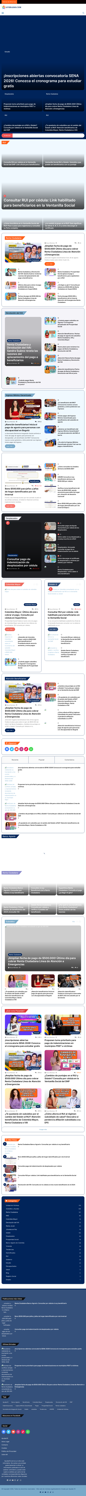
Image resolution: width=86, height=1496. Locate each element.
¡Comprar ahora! (78, 1492)
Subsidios (10, 921)
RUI (6, 115)
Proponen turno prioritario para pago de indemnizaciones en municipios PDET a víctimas (20, 106)
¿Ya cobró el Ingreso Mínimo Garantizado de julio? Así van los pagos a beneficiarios (69, 444)
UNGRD (52, 1409)
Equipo (70, 1492)
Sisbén (8, 1233)
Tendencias (10, 1249)
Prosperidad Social (12, 1239)
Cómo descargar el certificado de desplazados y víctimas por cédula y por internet (68, 560)
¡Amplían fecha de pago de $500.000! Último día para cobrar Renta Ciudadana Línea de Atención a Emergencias (63, 106)
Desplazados (9, 94)
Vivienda (9, 1246)
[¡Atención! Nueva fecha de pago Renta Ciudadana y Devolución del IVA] (50, 358)
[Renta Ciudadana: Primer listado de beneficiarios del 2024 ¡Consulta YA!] (15, 905)
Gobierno (9, 1259)
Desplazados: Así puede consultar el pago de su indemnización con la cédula (68, 549)
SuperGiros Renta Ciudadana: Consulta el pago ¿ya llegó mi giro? (70, 890)
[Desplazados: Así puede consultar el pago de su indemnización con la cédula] (50, 548)
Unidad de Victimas (62, 1409)
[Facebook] (8, 1480)
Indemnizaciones (8, 1405)
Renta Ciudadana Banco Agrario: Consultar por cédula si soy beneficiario (14, 890)
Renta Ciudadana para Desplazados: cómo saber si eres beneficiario (68, 571)
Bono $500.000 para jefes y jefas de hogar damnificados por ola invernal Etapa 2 (69, 505)
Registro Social (11, 1276)
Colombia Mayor (13, 584)
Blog (7, 1273)
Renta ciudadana (61, 1405)
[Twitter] (10, 1480)
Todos (55, 921)
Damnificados (10, 456)
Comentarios (69, 760)
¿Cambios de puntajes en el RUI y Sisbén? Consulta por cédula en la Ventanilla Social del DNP (21, 127)
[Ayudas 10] (12, 7)
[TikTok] (18, 1480)
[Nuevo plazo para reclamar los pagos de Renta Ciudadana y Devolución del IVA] (50, 347)
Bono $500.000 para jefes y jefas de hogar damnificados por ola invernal (21, 491)
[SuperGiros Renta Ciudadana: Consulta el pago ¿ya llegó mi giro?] (70, 886)
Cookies (4, 1448)
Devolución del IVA (14, 313)
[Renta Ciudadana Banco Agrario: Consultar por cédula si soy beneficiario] (15, 886)
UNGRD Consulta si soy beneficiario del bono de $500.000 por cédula (66, 479)
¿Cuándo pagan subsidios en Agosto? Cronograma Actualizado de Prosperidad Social (28, 665)
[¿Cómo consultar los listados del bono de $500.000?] (50, 467)
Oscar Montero (50, 243)
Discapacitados (11, 1266)
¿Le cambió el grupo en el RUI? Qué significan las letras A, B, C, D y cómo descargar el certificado (63, 225)
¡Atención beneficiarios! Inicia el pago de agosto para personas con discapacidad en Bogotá (22, 427)
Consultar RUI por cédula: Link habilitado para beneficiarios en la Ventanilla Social (64, 615)
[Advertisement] (43, 32)
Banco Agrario (9, 836)
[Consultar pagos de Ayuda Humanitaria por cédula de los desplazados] (50, 526)
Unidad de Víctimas (12, 1205)
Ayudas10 (5, 1402)
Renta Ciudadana (52, 94)
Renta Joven (10, 1226)
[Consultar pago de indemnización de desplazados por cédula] (23, 546)
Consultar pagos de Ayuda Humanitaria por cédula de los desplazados (68, 528)
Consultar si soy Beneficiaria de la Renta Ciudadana (40, 890)
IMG (59, 456)
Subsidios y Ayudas (64, 921)
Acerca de (63, 1492)
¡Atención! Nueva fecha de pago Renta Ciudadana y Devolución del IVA (69, 360)
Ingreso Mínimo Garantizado (18, 395)
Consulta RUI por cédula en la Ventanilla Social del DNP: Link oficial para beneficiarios (71, 640)
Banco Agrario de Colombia (15, 1243)
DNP (71, 1402)
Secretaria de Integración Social (12, 1409)
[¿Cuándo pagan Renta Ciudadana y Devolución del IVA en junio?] (10, 381)
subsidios (34, 1409)
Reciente (15, 760)
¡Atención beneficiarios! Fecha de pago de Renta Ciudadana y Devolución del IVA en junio (68, 371)
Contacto (5, 1445)
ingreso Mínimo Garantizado (24, 1405)
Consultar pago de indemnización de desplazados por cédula (40, 1166)
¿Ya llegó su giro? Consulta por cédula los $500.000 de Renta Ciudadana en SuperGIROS (69, 287)
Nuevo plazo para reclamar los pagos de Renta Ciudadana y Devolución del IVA (68, 349)
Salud (8, 1269)
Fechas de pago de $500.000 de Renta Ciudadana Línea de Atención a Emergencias (29, 298)
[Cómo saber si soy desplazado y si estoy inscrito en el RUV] (50, 537)
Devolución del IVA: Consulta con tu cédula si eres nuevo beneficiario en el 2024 (46, 1185)
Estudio (7, 52)
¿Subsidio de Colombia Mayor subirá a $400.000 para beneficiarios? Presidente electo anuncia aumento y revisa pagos (27, 641)
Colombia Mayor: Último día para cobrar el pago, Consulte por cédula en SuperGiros (21, 615)
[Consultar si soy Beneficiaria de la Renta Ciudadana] (42, 886)
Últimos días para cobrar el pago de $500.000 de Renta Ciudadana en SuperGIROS (29, 287)
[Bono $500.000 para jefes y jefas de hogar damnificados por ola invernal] (10, 1160)
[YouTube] (13, 1480)
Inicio (57, 1492)
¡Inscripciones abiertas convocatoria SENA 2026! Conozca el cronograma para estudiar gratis (42, 80)
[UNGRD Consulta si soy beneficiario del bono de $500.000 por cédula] (50, 477)
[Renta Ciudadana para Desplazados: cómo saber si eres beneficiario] (45, 567)
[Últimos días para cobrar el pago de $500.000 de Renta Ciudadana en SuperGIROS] (10, 285)
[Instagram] (15, 1480)
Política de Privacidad (9, 1451)
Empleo (8, 1279)
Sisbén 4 (53, 584)
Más (73, 921)
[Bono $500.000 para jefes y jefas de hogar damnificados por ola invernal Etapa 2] (50, 504)
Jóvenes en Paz (11, 1229)
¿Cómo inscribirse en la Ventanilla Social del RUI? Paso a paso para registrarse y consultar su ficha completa (22, 225)
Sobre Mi (5, 1454)
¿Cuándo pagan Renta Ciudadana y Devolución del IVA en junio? (29, 382)
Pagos (37, 1405)
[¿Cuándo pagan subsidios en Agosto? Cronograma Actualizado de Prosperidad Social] (50, 321)
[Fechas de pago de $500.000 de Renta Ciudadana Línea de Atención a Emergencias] (10, 296)
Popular (41, 760)
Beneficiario (26, 1402)
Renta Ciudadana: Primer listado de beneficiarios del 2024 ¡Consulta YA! (14, 909)
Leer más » (49, 264)
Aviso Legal (5, 1441)
